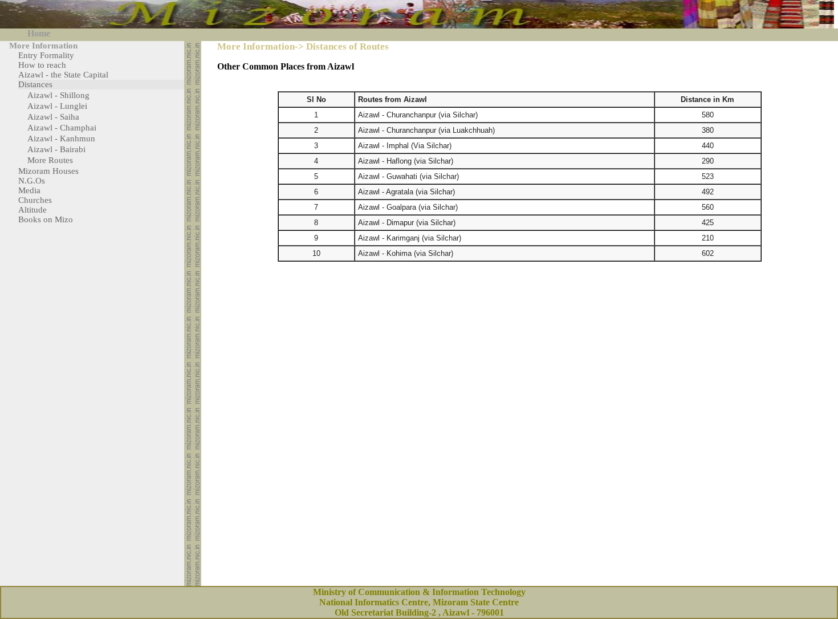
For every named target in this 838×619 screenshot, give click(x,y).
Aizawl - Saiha (53, 116)
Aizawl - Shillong (58, 95)
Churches (35, 200)
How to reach (42, 65)
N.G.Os (31, 180)
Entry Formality (46, 55)
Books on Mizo (45, 219)
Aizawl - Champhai (61, 127)
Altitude (32, 209)
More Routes (50, 160)
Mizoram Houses (48, 171)
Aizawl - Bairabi (56, 149)
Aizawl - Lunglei (57, 106)
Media (29, 190)
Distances (35, 84)
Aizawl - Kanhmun (61, 138)
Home (38, 33)
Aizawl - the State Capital (63, 74)
